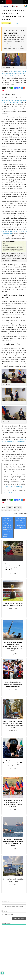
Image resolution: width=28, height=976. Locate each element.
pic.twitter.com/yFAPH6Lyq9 (13, 487)
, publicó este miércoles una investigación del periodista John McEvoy (14, 100)
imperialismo (17, 507)
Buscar (25, 3)
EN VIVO (8, 2)
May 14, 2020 (8, 493)
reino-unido (16, 510)
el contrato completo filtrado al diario (14, 231)
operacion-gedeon (7, 510)
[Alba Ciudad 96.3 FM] (14, 6)
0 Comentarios (18, 23)
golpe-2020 (10, 507)
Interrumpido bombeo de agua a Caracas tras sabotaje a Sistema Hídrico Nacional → (20, 523)
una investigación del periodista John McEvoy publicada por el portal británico (14, 74)
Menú (2, 3)
